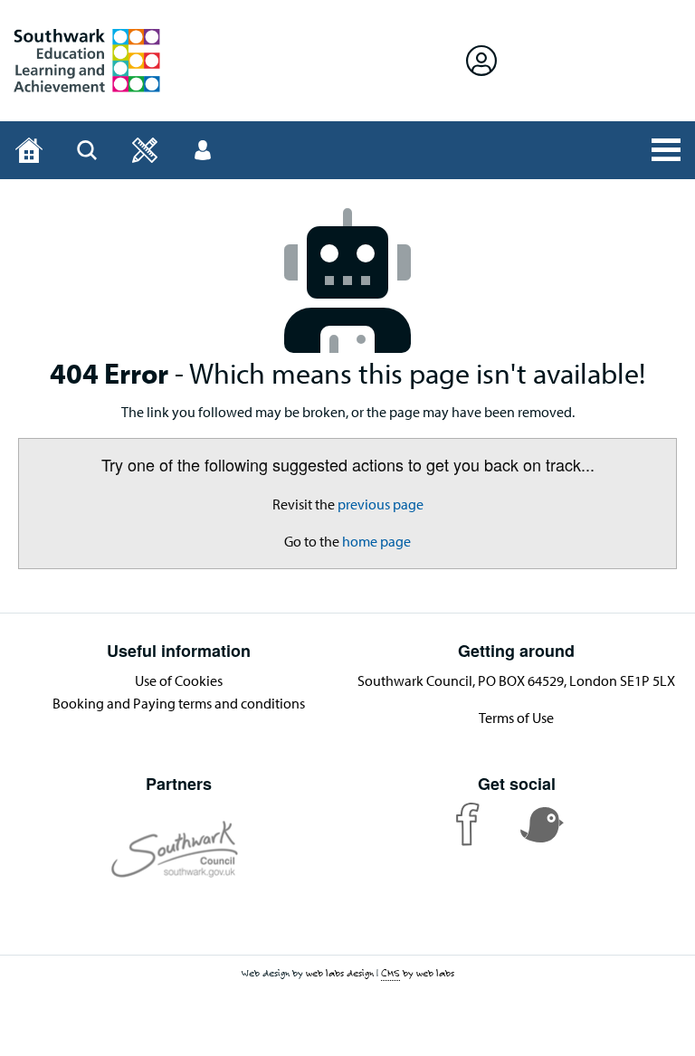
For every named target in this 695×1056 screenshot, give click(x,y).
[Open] (145, 150)
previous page (381, 504)
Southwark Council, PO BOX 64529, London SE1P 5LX (516, 680)
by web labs (417, 973)
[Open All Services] (666, 150)
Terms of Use (516, 718)
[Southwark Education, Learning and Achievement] (87, 60)
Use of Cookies (179, 680)
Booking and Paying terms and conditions (178, 703)
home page (376, 541)
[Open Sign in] (481, 60)
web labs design (340, 973)
